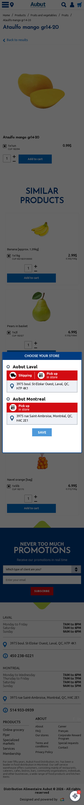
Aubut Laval (25, 367)
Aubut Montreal (29, 399)
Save (42, 432)
